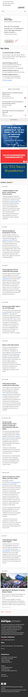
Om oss (2, 648)
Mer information (7, 5)
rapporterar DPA (14, 201)
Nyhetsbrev (3, 646)
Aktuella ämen (10, 646)
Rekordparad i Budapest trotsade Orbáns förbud (13, 591)
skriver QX (4, 394)
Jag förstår (21, 7)
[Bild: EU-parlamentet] (14, 580)
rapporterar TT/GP (7, 240)
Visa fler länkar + (14, 119)
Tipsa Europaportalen (18, 646)
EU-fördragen (8, 80)
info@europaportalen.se (9, 639)
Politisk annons (23, 148)
